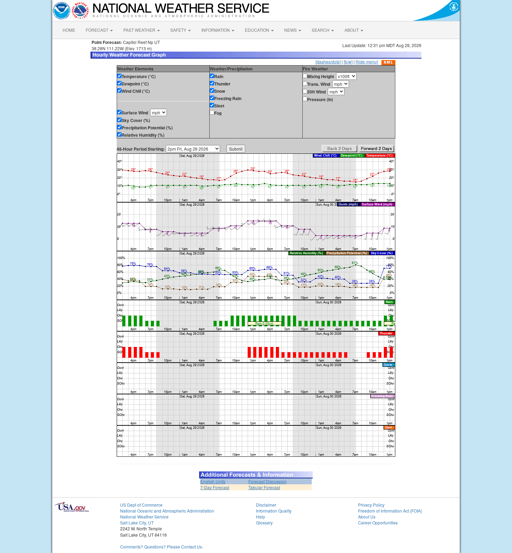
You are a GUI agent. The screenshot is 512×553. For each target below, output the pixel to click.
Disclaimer (266, 505)
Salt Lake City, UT (137, 522)
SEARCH (321, 30)
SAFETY (178, 30)
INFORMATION (216, 30)
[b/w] (348, 62)
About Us (366, 517)
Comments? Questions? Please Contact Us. (161, 547)
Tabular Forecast (264, 487)
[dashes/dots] (328, 62)
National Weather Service (144, 517)
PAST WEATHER (139, 30)
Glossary (264, 522)
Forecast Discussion (267, 481)
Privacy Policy (371, 505)
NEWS (291, 30)
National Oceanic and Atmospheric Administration (167, 511)
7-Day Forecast (214, 487)
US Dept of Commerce (141, 505)
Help (260, 517)
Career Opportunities (378, 522)
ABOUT (352, 30)
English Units (212, 481)
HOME (69, 30)
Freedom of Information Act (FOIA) (390, 511)
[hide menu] (367, 62)
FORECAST (97, 30)
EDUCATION (257, 30)
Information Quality (274, 511)
